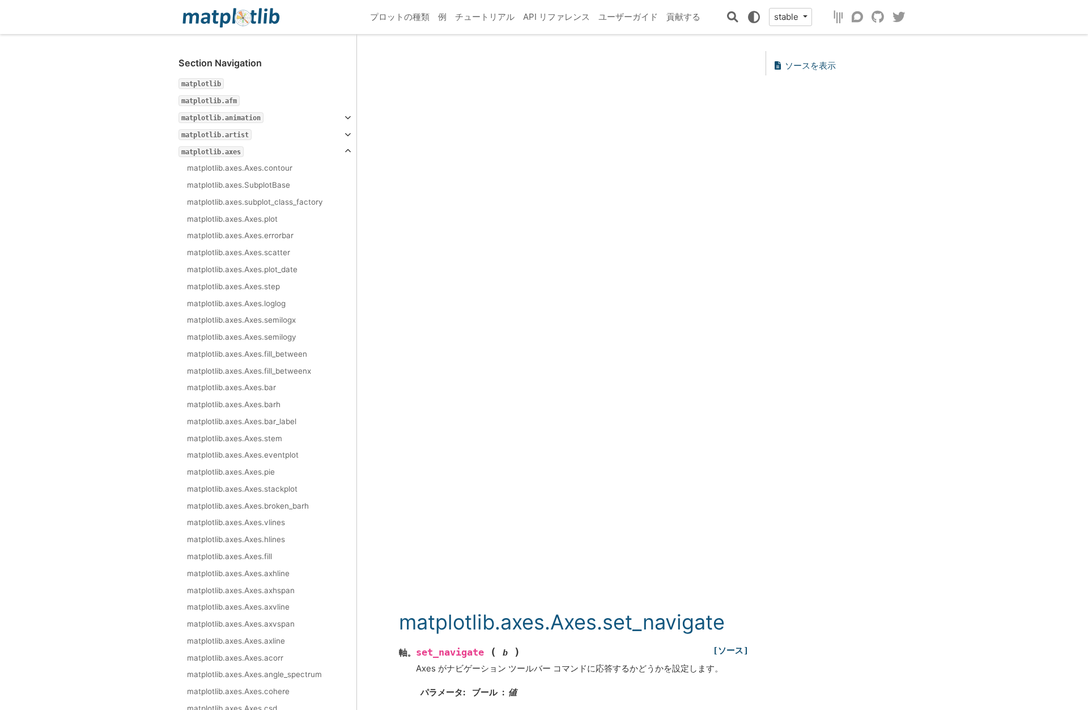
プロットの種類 (400, 16)
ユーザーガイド (628, 16)
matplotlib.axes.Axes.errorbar (240, 235)
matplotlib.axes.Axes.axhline (238, 573)
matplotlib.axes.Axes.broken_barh (248, 505)
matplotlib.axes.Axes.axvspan (241, 623)
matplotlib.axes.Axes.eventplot (243, 454)
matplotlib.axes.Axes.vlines (236, 522)
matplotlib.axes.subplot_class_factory (255, 201)
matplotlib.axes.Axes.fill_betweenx (249, 370)
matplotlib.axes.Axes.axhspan (241, 590)
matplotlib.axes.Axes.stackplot (242, 488)
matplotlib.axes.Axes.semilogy (241, 336)
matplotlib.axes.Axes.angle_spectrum (254, 674)
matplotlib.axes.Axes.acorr (235, 657)
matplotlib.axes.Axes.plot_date (242, 269)
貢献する (683, 16)
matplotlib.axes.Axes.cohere (238, 691)
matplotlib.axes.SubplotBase (238, 184)
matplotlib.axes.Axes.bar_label (241, 421)
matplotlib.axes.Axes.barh (233, 404)
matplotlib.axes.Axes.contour (239, 167)
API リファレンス (556, 16)
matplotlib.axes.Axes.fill (229, 556)
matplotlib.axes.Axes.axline (236, 640)
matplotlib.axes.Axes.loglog (236, 303)
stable (787, 16)
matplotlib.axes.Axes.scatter (238, 252)
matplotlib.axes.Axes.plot (232, 218)
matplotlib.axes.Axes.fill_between (247, 353)
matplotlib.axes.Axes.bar (231, 387)
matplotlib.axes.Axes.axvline (238, 606)
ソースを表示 (810, 65)
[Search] (732, 17)
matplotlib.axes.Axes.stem (234, 438)
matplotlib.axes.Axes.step (233, 286)
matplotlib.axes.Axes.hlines (236, 539)
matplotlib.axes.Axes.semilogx (241, 319)
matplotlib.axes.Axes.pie (231, 471)
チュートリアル (485, 16)
